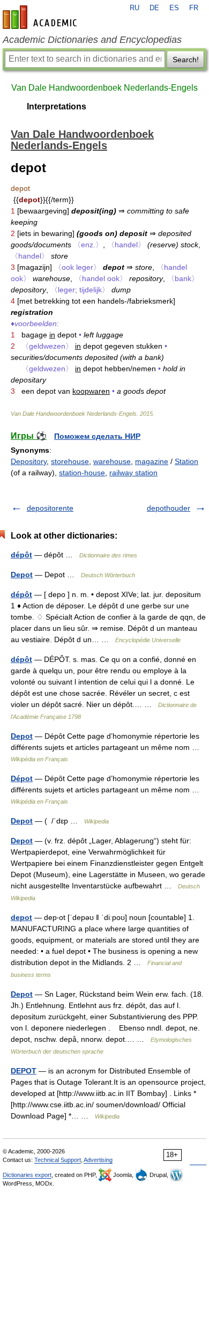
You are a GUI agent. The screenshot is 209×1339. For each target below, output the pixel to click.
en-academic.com (41, 17)
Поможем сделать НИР (97, 436)
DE (154, 8)
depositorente (50, 508)
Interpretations (56, 106)
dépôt (21, 554)
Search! (186, 59)
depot (21, 917)
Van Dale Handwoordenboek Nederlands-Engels (104, 87)
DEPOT (23, 1070)
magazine (151, 461)
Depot (22, 574)
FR (193, 8)
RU (134, 8)
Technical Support (57, 1160)
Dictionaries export (27, 1175)
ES (174, 8)
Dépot (22, 778)
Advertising (98, 1160)
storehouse (70, 461)
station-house (82, 472)
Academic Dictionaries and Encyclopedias (92, 39)
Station (186, 461)
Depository (29, 461)
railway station (133, 472)
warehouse (112, 461)
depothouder (168, 508)
